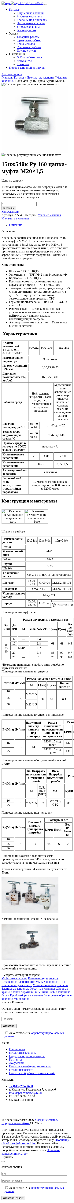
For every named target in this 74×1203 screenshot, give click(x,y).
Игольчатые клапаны (40, 77)
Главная (7, 77)
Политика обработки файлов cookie (32, 1073)
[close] (72, 604)
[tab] (40, 225)
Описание (15, 224)
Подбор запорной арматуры (27, 67)
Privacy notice (63, 605)
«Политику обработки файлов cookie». (35, 1141)
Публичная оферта (21, 1069)
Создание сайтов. (46, 1119)
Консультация (10, 211)
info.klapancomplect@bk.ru (26, 1092)
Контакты (15, 1059)
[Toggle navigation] (45, 4)
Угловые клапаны (49, 215)
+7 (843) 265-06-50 (31, 3)
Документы (16, 1063)
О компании (17, 1049)
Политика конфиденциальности (30, 1066)
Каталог (14, 9)
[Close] (3, 1161)
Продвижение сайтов (16, 1123)
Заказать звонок (12, 74)
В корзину (8, 208)
